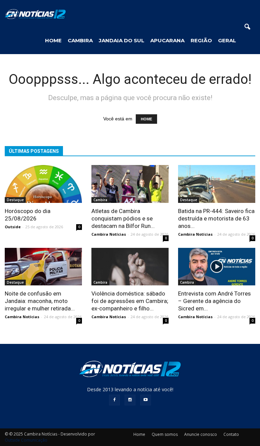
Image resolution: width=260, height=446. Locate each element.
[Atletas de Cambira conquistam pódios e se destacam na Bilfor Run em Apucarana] (130, 184)
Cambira (80, 40)
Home (139, 434)
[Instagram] (130, 400)
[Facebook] (114, 400)
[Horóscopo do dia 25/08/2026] (43, 184)
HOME (53, 40)
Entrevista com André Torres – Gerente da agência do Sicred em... (214, 301)
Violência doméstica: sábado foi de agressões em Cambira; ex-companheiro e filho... (129, 301)
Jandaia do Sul (121, 40)
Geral (227, 40)
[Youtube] (145, 400)
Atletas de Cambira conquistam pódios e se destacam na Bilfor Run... (123, 218)
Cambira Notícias (108, 234)
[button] (247, 27)
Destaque (15, 199)
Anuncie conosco (200, 434)
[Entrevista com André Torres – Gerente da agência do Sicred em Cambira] (216, 267)
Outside (13, 226)
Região (201, 40)
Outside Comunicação (26, 440)
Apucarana (167, 40)
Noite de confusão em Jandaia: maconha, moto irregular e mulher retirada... (40, 301)
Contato (231, 434)
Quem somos (165, 434)
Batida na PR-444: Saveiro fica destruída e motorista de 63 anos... (216, 218)
